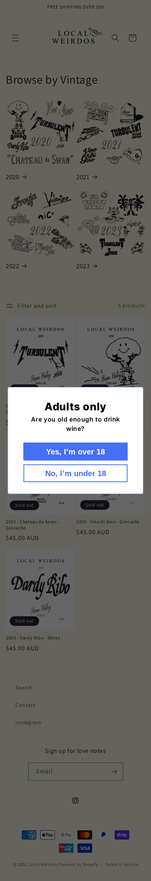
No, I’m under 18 (75, 473)
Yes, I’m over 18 (75, 451)
